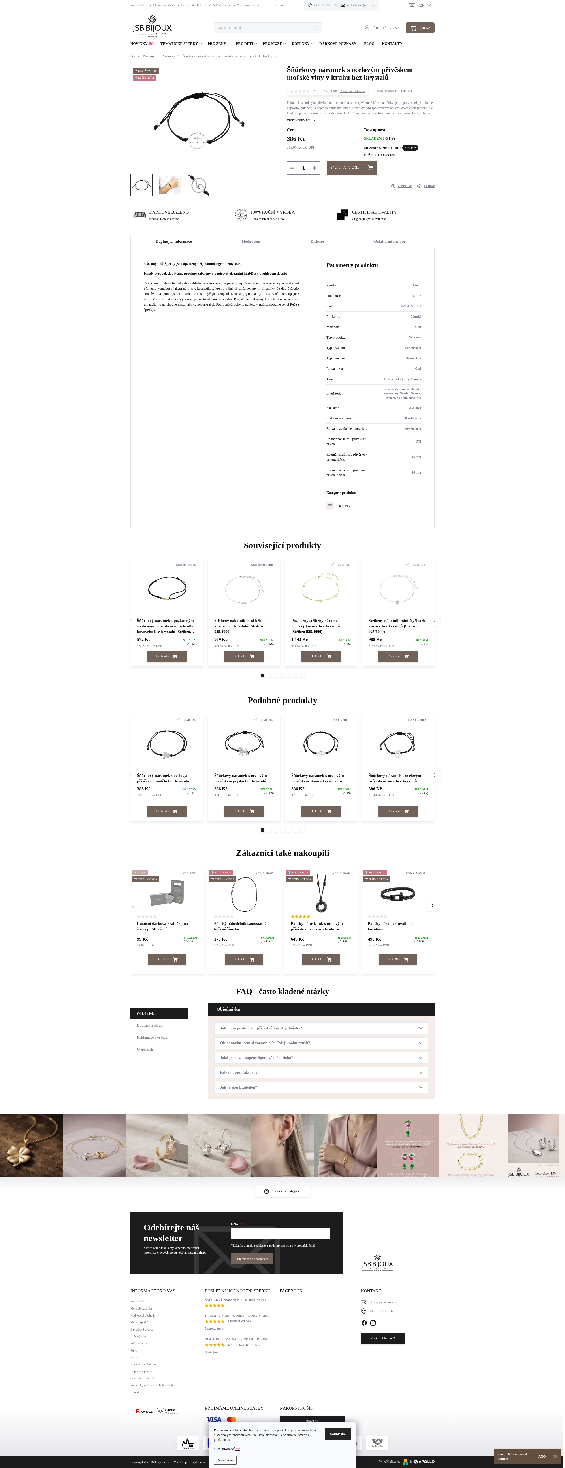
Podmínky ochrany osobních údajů (152, 1385)
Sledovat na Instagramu (286, 1191)
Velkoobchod (138, 5)
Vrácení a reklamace (143, 1364)
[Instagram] (373, 1322)
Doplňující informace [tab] (174, 241)
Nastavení (225, 1460)
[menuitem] (143, 43)
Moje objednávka (164, 5)
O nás (133, 1357)
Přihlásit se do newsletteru (251, 1258)
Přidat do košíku (345, 168)
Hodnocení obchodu (193, 5)
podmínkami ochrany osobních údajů (292, 1245)
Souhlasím (338, 1434)
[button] (262, 675)
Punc (133, 1350)
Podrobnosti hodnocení (352, 91)
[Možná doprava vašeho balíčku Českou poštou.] (377, 1443)
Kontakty (136, 1392)
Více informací (299, 120)
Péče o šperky (139, 1343)
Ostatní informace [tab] (389, 241)
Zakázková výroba (248, 5)
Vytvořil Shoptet (389, 1461)
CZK (421, 5)
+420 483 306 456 (381, 1311)
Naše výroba (138, 1336)
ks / (312, 1420)
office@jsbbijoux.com (383, 1302)
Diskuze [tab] (317, 241)
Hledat (316, 27)
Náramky (343, 506)
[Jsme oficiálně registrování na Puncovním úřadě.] (187, 1443)
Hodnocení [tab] (251, 241)
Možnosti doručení (379, 154)
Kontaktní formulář (383, 1338)
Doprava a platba (141, 1371)
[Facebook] (364, 1322)
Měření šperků (222, 5)
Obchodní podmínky (143, 1378)
